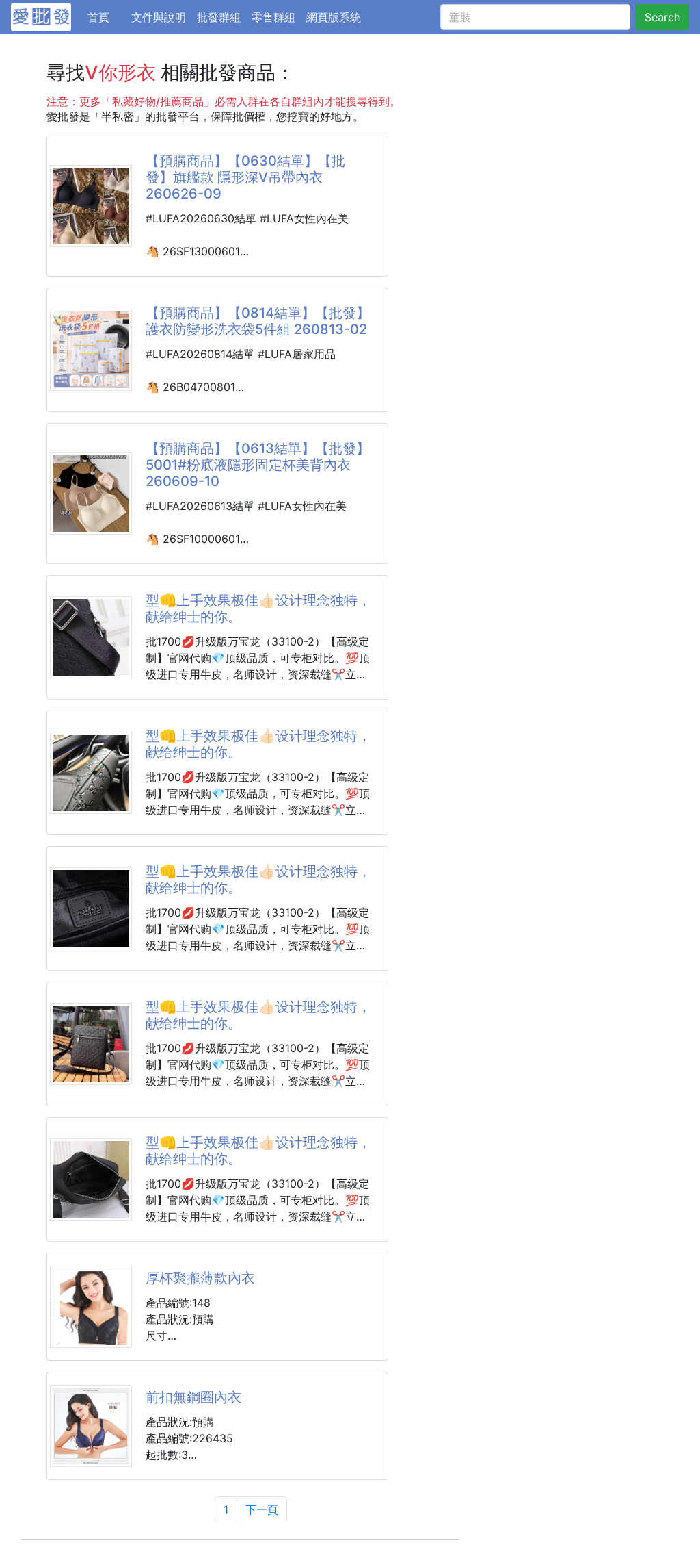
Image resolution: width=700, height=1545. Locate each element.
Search (662, 17)
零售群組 (273, 17)
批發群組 (219, 17)
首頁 (107, 17)
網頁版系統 (333, 17)
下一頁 (261, 1509)
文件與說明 (158, 17)
